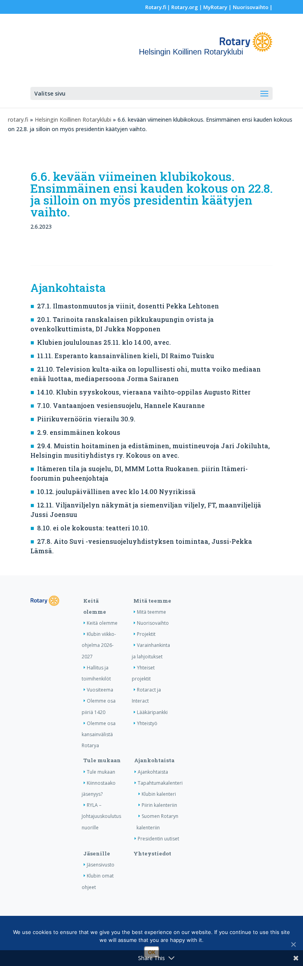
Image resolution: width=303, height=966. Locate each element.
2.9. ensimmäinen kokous (78, 432)
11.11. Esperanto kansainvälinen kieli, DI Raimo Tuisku (125, 355)
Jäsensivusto (100, 864)
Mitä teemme (152, 600)
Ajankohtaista (154, 760)
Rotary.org (184, 7)
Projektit (146, 634)
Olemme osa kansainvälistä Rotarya (99, 734)
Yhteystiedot (152, 853)
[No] (293, 944)
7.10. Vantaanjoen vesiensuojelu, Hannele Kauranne (121, 405)
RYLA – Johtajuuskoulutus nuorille (101, 816)
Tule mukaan (102, 760)
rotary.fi (18, 119)
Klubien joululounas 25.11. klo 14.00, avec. (104, 342)
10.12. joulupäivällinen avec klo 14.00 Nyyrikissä (116, 491)
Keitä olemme (102, 623)
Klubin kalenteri (159, 794)
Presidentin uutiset (158, 838)
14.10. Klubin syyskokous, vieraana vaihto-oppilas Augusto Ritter (144, 392)
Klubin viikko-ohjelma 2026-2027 (99, 645)
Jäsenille (96, 853)
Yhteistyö (147, 723)
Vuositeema (100, 689)
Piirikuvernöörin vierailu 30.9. (86, 419)
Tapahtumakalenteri (160, 783)
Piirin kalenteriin (159, 805)
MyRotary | (218, 7)
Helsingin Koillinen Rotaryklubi (73, 119)
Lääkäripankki (152, 712)
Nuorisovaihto (250, 7)
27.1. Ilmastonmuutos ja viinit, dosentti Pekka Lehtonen (128, 306)
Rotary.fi (155, 7)
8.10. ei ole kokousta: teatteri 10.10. (93, 528)
